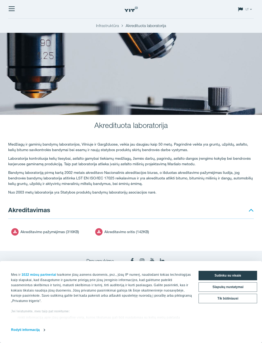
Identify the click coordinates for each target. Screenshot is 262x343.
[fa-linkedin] (162, 261)
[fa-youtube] (152, 261)
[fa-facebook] (132, 261)
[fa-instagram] (142, 261)
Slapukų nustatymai (227, 287)
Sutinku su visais (228, 275)
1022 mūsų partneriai (38, 274)
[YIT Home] (131, 9)
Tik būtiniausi (227, 298)
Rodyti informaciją (25, 330)
